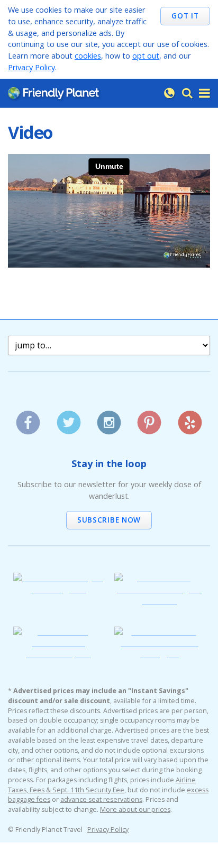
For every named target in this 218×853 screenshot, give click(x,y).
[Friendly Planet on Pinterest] (149, 418)
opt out (145, 56)
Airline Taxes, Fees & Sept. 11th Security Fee (102, 784)
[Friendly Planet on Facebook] (28, 418)
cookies (88, 56)
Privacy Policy (31, 67)
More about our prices (135, 809)
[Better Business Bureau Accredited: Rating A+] (159, 654)
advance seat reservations (101, 799)
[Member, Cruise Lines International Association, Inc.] (58, 654)
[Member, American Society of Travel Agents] (58, 589)
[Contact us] (169, 93)
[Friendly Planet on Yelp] (189, 418)
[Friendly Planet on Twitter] (68, 418)
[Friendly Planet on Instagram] (108, 418)
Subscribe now (109, 520)
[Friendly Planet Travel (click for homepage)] (53, 93)
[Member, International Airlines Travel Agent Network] (159, 600)
